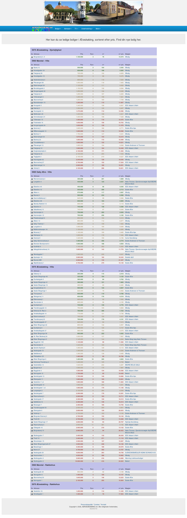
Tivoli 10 (36, 438)
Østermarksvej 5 (39, 316)
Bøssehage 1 (38, 447)
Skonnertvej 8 (38, 100)
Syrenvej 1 (37, 128)
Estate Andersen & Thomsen (135, 145)
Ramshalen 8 (38, 345)
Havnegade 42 (39, 159)
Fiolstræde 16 (38, 122)
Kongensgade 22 (39, 91)
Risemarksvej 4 (39, 425)
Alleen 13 (37, 221)
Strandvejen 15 (39, 441)
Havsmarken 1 (39, 455)
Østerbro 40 (38, 186)
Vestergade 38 (39, 472)
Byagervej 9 (38, 368)
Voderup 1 (37, 413)
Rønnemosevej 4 (39, 179)
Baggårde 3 (38, 370)
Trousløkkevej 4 (39, 142)
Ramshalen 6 (38, 302)
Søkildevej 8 (38, 353)
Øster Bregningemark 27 (42, 444)
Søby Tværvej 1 (39, 224)
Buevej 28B (37, 260)
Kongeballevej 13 (39, 288)
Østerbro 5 (37, 207)
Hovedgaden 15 (39, 76)
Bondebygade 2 (39, 88)
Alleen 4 (36, 192)
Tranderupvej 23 (39, 319)
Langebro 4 (38, 181)
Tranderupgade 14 (40, 308)
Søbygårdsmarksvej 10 (41, 249)
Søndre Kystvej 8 (39, 348)
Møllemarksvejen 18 (40, 229)
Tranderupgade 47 (40, 322)
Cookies (97, 504)
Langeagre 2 (38, 390)
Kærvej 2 (37, 108)
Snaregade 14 (38, 111)
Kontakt (103, 504)
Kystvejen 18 (38, 257)
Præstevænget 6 (39, 218)
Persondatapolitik (87, 504)
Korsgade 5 (38, 105)
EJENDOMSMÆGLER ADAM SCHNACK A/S (140, 452)
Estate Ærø (129, 119)
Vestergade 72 (39, 350)
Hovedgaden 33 (39, 70)
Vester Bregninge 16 (41, 285)
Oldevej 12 (37, 274)
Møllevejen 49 (38, 114)
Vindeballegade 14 (40, 313)
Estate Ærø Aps (130, 128)
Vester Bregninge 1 (40, 291)
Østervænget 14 (39, 165)
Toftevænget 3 (39, 97)
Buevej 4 (37, 195)
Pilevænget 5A (39, 82)
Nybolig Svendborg (131, 422)
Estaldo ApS (129, 257)
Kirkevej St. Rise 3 (40, 311)
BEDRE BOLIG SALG (132, 365)
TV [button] (76, 29)
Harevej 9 (37, 238)
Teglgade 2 (37, 156)
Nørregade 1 (38, 480)
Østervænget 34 (39, 137)
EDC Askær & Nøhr (131, 105)
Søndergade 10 (39, 385)
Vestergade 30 (39, 452)
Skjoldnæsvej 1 (39, 263)
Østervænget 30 (39, 85)
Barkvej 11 (37, 134)
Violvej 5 (36, 168)
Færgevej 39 (38, 73)
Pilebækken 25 (39, 356)
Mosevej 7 (37, 232)
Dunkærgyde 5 (39, 279)
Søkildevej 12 (38, 402)
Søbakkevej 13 (39, 209)
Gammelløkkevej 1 (40, 198)
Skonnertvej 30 (39, 477)
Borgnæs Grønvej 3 (40, 416)
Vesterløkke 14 (39, 365)
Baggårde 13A (39, 342)
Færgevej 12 (38, 148)
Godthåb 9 (37, 246)
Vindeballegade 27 (40, 330)
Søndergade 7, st (39, 388)
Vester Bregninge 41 (41, 282)
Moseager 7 (38, 405)
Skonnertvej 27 (39, 162)
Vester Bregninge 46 (41, 276)
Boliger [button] (57, 29)
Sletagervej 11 (39, 296)
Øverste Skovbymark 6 (41, 244)
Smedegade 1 (38, 494)
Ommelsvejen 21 (39, 117)
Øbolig (127, 57)
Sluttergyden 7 (39, 435)
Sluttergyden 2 (39, 458)
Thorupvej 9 (38, 293)
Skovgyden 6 (38, 474)
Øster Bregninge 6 (40, 359)
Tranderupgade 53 (40, 407)
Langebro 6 (38, 226)
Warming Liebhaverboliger (134, 458)
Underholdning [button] (86, 29)
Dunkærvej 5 (38, 305)
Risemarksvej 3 (39, 396)
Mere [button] (97, 29)
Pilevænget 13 (38, 145)
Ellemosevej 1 (38, 299)
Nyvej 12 (37, 67)
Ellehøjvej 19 (38, 235)
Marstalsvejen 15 (39, 102)
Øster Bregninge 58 (40, 333)
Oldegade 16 (38, 427)
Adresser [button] (67, 29)
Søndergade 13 (39, 376)
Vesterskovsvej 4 (39, 80)
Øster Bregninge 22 (40, 325)
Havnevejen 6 (38, 212)
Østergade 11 (38, 379)
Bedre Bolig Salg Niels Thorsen (136, 339)
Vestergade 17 (39, 399)
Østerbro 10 (38, 189)
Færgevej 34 (38, 154)
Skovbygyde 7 (38, 254)
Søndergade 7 (38, 393)
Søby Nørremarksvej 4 (41, 241)
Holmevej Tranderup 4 (41, 362)
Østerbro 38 (38, 201)
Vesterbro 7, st (39, 382)
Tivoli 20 (36, 419)
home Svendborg (131, 238)
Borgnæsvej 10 (39, 430)
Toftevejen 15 (38, 119)
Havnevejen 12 (39, 215)
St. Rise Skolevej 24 (40, 336)
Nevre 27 (37, 449)
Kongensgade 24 (39, 125)
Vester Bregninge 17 (41, 422)
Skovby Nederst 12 (40, 204)
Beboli (127, 362)
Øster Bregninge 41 (40, 339)
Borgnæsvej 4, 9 (39, 57)
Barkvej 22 (37, 139)
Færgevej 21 (38, 94)
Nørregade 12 (38, 373)
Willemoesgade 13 (40, 131)
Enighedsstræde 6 (40, 151)
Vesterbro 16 (38, 491)
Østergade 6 (38, 410)
